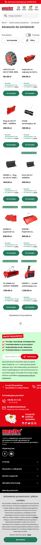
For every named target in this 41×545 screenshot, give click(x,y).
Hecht (4, 22)
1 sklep (16, 87)
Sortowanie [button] (12, 40)
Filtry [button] (32, 40)
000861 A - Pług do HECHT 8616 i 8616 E (10, 178)
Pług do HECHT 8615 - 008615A (9, 122)
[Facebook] (4, 453)
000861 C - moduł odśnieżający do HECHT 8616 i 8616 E (29, 287)
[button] (36, 8)
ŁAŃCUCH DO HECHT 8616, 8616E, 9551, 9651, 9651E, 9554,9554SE (11, 73)
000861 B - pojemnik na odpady (8, 232)
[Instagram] (11, 453)
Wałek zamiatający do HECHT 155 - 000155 (29, 125)
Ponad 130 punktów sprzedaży (30, 416)
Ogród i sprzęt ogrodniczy (19, 22)
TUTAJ (35, 517)
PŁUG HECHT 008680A (27, 176)
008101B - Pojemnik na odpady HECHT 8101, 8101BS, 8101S (29, 233)
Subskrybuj (31, 357)
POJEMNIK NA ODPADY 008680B (10, 284)
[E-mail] (4, 408)
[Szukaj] (5, 16)
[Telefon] (4, 401)
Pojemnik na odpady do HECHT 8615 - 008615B (30, 72)
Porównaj (35, 35)
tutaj (29, 535)
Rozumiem (20, 540)
